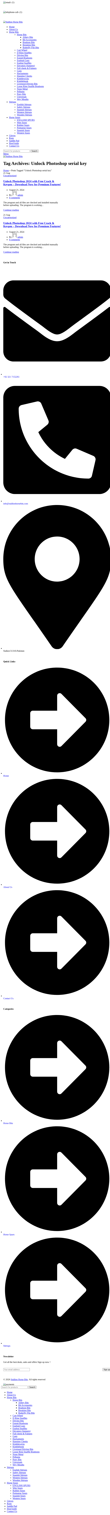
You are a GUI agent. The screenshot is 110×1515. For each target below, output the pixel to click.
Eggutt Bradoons (24, 58)
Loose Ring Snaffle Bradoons (30, 86)
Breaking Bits (29, 45)
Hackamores (22, 73)
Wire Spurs (22, 122)
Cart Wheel (22, 50)
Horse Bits (21, 34)
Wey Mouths (23, 99)
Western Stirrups (24, 112)
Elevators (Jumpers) (26, 65)
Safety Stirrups (23, 107)
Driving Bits (22, 55)
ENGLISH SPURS (26, 120)
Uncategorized (9, 175)
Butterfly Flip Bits (31, 47)
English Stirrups (24, 104)
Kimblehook (22, 81)
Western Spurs (23, 133)
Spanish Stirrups (24, 109)
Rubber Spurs (23, 125)
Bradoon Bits (29, 42)
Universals (21, 96)
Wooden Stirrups (24, 115)
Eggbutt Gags (23, 60)
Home (6, 170)
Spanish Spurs (23, 130)
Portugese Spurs (24, 128)
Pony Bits (21, 94)
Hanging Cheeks (24, 76)
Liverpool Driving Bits (27, 84)
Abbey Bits (28, 37)
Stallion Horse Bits (19, 1379)
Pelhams (20, 91)
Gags (19, 71)
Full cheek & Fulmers (27, 68)
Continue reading (11, 210)
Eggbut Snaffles (24, 63)
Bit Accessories (30, 40)
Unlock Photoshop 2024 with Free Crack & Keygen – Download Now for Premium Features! (32, 183)
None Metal (22, 89)
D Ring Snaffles (24, 52)
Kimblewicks (23, 78)
